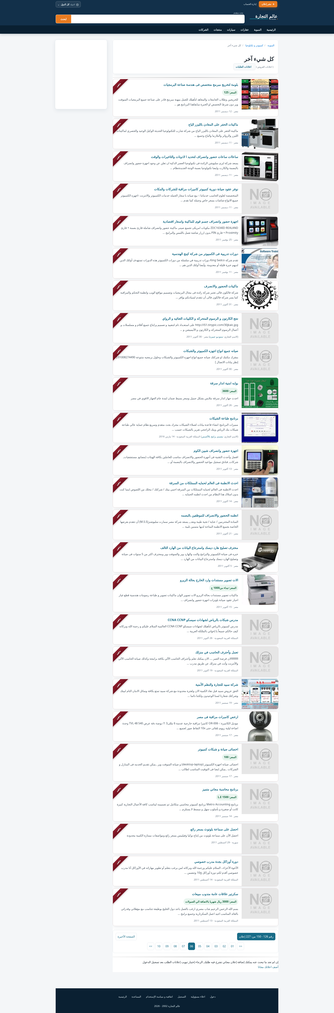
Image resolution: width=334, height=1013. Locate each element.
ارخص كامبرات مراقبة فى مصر (217, 717)
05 (199, 946)
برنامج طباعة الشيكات (223, 418)
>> (150, 946)
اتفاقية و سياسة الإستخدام (159, 996)
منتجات (218, 29)
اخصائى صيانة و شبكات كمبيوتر (218, 749)
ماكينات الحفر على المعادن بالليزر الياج (213, 124)
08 (175, 946)
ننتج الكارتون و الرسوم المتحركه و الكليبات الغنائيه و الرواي (200, 318)
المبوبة (257, 29)
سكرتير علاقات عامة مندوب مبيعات (215, 894)
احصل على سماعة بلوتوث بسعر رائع (214, 829)
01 (232, 946)
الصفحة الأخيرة (126, 936)
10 (158, 946)
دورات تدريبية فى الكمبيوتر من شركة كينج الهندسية (205, 254)
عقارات (245, 29)
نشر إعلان (266, 4)
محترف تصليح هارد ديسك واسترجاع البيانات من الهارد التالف (199, 548)
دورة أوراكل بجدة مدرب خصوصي (216, 861)
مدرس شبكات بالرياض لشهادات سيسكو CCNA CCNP (203, 620)
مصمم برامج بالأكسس (212, 436)
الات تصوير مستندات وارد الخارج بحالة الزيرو (209, 580)
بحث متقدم (238, 12)
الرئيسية (271, 29)
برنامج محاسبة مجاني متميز (220, 789)
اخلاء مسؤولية (198, 996)
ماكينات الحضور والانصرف (221, 286)
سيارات (231, 29)
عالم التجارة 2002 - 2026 (167, 1006)
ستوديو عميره (216, 336)
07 (183, 946)
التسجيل (182, 996)
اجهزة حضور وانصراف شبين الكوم (216, 451)
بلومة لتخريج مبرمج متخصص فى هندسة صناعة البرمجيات (201, 84)
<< (240, 946)
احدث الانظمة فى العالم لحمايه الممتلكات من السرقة (203, 483)
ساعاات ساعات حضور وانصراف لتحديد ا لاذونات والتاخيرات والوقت (194, 157)
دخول (213, 996)
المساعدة (136, 996)
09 (167, 946)
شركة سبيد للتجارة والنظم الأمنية (217, 684)
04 (207, 946)
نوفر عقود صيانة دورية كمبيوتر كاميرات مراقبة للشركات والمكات (196, 189)
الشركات (203, 29)
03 (216, 946)
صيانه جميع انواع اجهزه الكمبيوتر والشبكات (210, 351)
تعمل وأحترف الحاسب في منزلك (216, 652)
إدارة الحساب (250, 4)
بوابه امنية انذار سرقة (224, 383)
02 (224, 946)
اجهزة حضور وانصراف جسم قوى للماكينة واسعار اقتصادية (200, 221)
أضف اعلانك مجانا (268, 967)
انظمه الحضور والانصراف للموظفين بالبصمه (209, 515)
